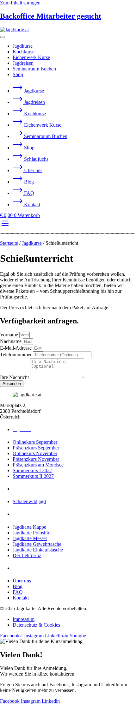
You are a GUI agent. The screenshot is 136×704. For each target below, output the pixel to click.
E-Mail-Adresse (16, 348)
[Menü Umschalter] (2, 37)
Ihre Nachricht (15, 377)
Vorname (9, 334)
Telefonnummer (16, 354)
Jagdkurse (32, 243)
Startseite (9, 243)
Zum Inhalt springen (20, 2)
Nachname (11, 341)
